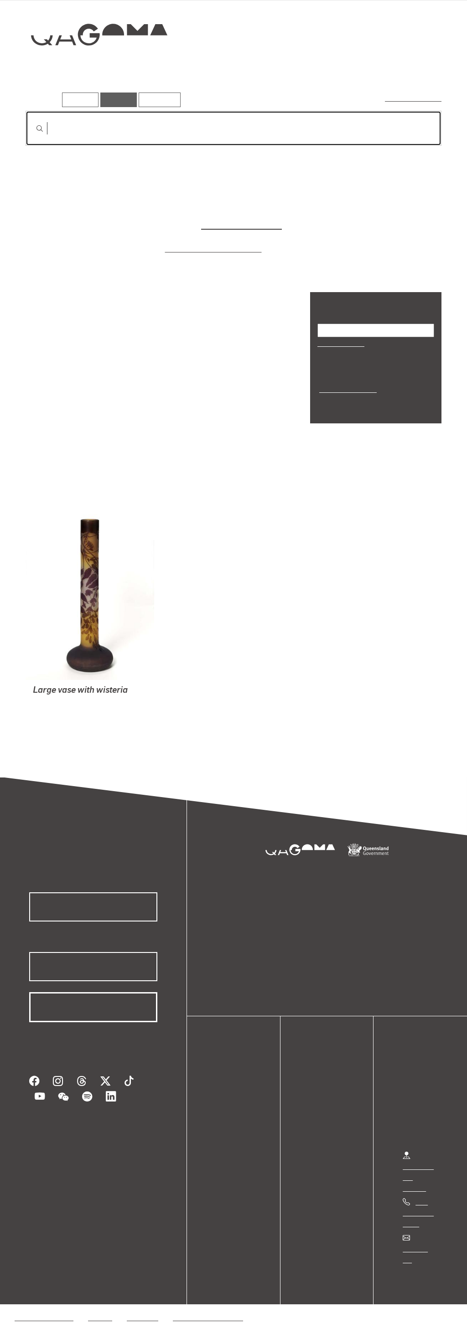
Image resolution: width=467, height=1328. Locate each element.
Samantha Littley (240, 223)
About (225, 1117)
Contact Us (420, 1225)
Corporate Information (207, 1283)
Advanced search (413, 98)
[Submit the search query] (32, 128)
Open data (232, 1063)
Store (224, 1096)
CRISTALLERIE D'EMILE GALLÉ (84, 690)
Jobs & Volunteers (44, 1283)
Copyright (142, 1283)
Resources (157, 99)
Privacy (100, 1283)
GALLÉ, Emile (55, 712)
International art (346, 389)
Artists (374, 67)
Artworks (329, 67)
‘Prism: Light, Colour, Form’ (214, 248)
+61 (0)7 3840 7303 (418, 1189)
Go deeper (420, 67)
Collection (92, 64)
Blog (223, 1107)
